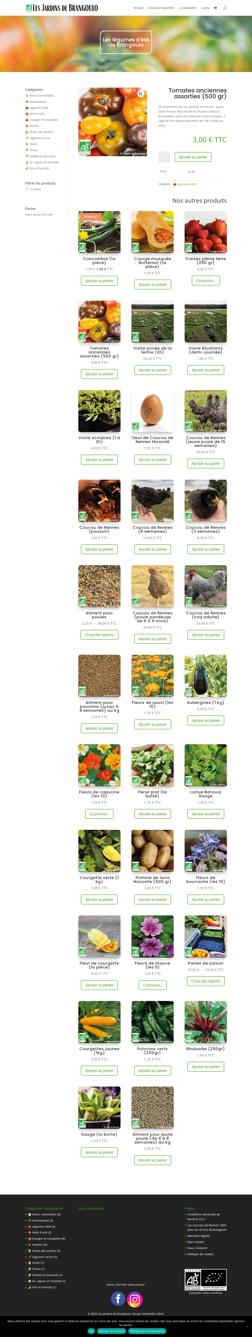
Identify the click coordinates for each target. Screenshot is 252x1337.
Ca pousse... (206, 280)
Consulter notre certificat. (206, 1293)
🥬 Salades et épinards (40, 156)
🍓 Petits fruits (34, 113)
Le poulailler (188, 8)
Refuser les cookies (111, 1331)
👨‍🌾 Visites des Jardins (39, 132)
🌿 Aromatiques (35, 101)
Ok (91, 1331)
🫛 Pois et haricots (37, 168)
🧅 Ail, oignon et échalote (42, 162)
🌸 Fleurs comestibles (39, 95)
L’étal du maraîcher (161, 8)
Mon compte (195, 1242)
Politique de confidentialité (147, 1331)
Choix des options (99, 634)
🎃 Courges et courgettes (41, 120)
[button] (140, 93)
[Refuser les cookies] (247, 1327)
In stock (36, 189)
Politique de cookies (200, 1254)
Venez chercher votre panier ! (126, 1284)
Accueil (138, 8)
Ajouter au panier (193, 157)
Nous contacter (197, 1248)
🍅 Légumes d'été (36, 108)
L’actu (205, 8)
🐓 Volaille (32, 126)
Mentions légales (198, 1236)
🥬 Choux (31, 150)
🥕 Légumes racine (37, 138)
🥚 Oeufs (31, 144)
